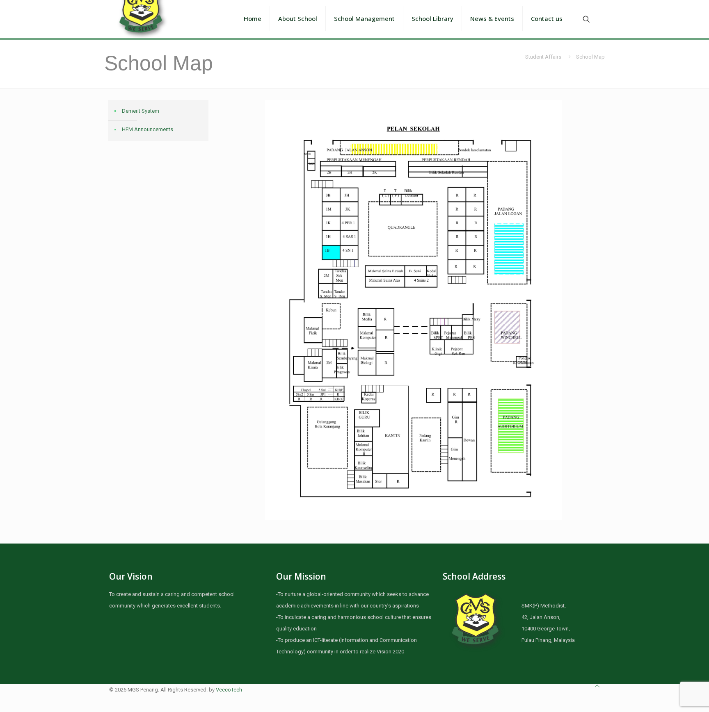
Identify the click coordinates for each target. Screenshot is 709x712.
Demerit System (140, 111)
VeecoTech (229, 690)
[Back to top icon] (597, 686)
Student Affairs (543, 57)
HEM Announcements (147, 129)
